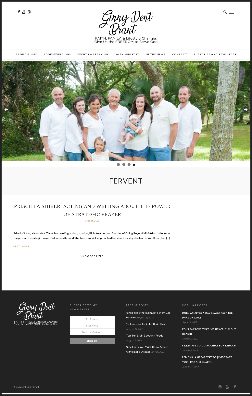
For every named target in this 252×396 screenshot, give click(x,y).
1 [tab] (118, 165)
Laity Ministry (127, 54)
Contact (179, 54)
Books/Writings (57, 54)
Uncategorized (92, 256)
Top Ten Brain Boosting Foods (144, 335)
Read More (21, 246)
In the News (156, 54)
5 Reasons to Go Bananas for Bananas (209, 345)
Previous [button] (6, 110)
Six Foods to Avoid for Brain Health (147, 324)
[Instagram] (29, 12)
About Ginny (26, 54)
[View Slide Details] (126, 111)
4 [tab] (133, 164)
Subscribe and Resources (215, 54)
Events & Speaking (92, 54)
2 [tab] (122, 164)
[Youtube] (23, 12)
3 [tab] (128, 164)
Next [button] (245, 110)
